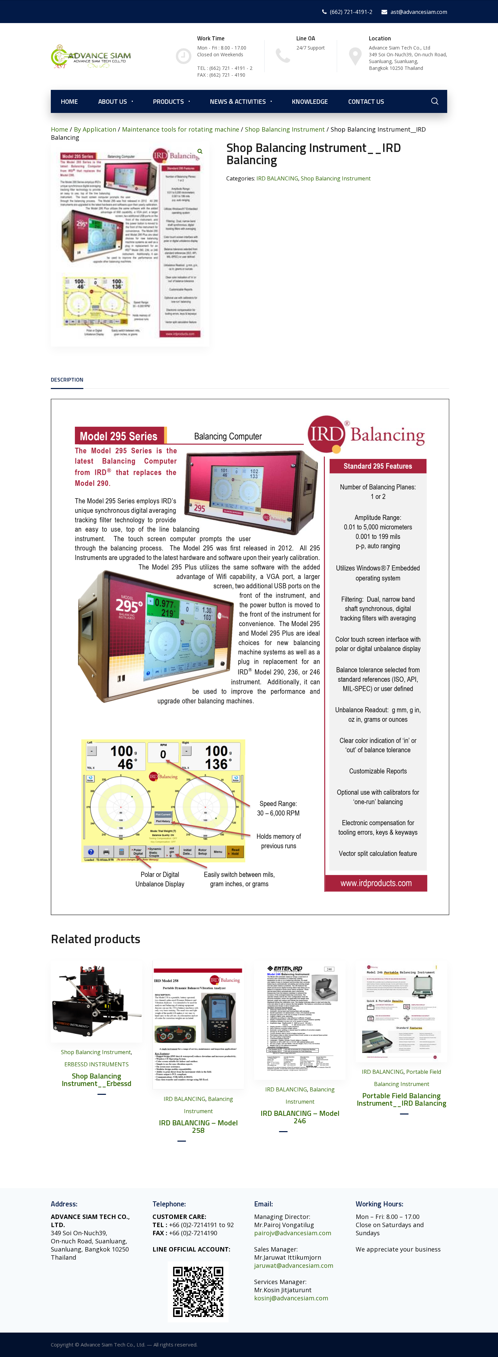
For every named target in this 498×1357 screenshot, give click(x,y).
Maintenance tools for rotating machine (180, 129)
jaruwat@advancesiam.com (293, 1265)
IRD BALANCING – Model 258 (198, 1126)
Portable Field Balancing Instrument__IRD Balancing (402, 1099)
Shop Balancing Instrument (285, 129)
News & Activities (238, 101)
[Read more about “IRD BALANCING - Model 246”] (339, 972)
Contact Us (366, 101)
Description (67, 379)
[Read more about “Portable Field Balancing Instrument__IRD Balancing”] (440, 972)
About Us (112, 101)
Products (168, 101)
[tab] (67, 379)
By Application (95, 129)
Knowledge (310, 101)
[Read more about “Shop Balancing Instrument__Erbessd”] (136, 972)
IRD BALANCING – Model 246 (300, 1116)
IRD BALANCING (277, 178)
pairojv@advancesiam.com (292, 1233)
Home (69, 101)
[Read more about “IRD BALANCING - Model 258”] (237, 972)
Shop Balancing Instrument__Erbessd (96, 1079)
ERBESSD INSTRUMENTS (96, 1064)
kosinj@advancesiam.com (291, 1298)
